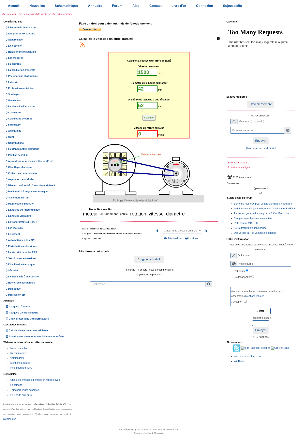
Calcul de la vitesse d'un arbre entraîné (106, 38)
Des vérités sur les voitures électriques (255, 232)
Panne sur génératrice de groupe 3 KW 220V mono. (262, 213)
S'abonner (239, 271)
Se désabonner (242, 277)
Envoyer (260, 140)
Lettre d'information (260, 239)
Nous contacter (18, 348)
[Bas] (292, 191)
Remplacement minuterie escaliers (253, 218)
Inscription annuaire (21, 367)
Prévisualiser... (175, 238)
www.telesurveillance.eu (247, 356)
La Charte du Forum (21, 395)
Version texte (17, 358)
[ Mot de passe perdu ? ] (260, 148)
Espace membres (260, 97)
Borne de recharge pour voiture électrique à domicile (263, 203)
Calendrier (260, 21)
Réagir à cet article (149, 259)
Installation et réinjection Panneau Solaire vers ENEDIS (264, 208)
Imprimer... (194, 238)
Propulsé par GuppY (128, 429)
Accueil (23, 14)
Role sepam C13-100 (246, 223)
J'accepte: (237, 301)
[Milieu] (292, 183)
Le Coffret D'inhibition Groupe (250, 228)
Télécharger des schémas (24, 390)
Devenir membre (261, 104)
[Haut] (292, 176)
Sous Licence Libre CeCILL (166, 429)
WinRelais (239, 361)
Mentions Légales (20, 362)
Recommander (18, 353)
